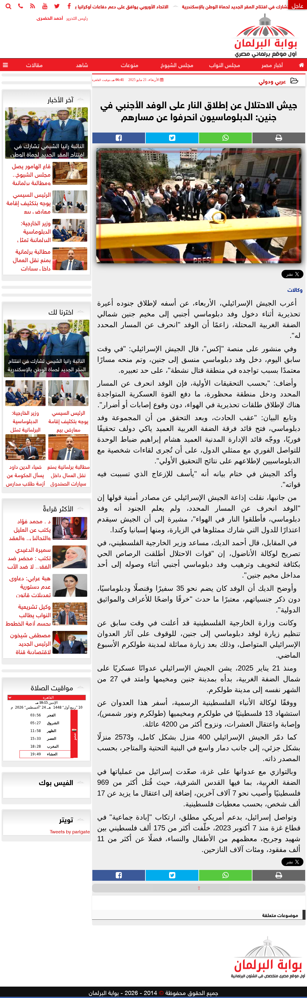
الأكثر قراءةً (58, 507)
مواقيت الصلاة (52, 686)
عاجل (297, 4)
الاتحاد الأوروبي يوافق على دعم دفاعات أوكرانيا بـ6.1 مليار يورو (129, 6)
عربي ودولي (272, 80)
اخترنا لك (61, 310)
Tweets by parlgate (70, 831)
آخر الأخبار (60, 98)
